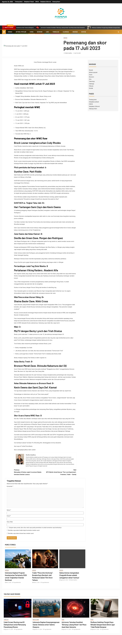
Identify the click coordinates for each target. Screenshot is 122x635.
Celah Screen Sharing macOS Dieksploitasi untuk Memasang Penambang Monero (15, 624)
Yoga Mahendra (17, 582)
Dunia (31, 32)
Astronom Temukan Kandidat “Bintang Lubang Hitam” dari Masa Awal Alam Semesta (49, 27)
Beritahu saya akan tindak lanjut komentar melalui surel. (24, 530)
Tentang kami (18, 1)
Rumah (10, 32)
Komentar (10, 486)
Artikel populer (21, 32)
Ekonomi (39, 32)
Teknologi (56, 32)
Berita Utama (36, 619)
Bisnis (92, 619)
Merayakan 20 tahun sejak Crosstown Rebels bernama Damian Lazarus (27, 472)
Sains (63, 619)
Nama (9, 510)
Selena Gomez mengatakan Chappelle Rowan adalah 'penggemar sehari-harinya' (69, 575)
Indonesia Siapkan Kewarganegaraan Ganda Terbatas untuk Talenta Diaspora (46, 624)
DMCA (37, 1)
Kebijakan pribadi (29, 1)
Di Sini (72, 418)
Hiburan (75, 32)
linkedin (28, 418)
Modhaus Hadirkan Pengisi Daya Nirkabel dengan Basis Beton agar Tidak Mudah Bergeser (103, 624)
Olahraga (66, 32)
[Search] (118, 31)
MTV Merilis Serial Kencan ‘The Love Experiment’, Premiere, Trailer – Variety (61, 472)
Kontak (83, 32)
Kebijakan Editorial (45, 1)
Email (9, 516)
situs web (47, 418)
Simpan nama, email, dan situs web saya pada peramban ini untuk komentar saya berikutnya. (35, 527)
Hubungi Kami (56, 1)
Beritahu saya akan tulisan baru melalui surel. (21, 533)
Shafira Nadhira (68, 53)
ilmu (47, 32)
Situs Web (10, 522)
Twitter (21, 418)
